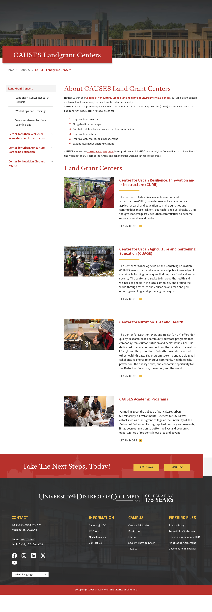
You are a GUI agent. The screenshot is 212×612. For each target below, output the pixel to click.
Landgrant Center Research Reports (32, 100)
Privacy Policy (176, 525)
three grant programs (100, 151)
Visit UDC (177, 467)
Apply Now (146, 467)
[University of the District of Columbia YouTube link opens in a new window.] (14, 563)
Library (132, 537)
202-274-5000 (27, 539)
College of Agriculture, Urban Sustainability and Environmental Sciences (127, 98)
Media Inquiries (97, 537)
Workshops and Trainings (30, 111)
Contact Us (95, 543)
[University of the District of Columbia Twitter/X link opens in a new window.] (43, 555)
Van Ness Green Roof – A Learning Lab (30, 122)
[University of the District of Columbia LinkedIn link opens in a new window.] (33, 555)
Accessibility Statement (182, 531)
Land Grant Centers (20, 89)
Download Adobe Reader (182, 549)
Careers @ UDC (97, 525)
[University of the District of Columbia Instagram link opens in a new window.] (23, 555)
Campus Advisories (138, 525)
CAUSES (25, 70)
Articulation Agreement (182, 543)
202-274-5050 (35, 544)
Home (10, 70)
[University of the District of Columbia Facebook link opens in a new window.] (14, 555)
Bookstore (134, 531)
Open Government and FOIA (184, 537)
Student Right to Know (141, 543)
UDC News (95, 531)
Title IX (132, 549)
